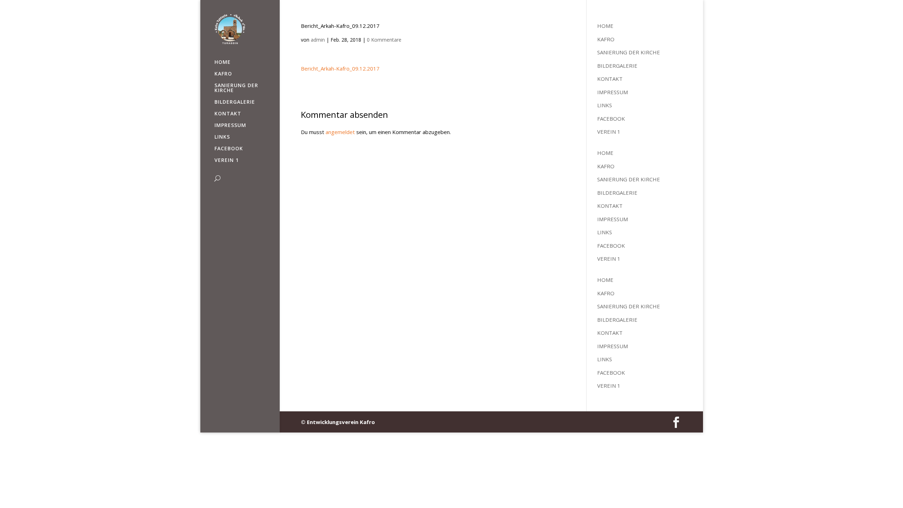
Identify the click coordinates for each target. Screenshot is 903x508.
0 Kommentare (384, 39)
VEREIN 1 (226, 160)
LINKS (222, 137)
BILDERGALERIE (234, 102)
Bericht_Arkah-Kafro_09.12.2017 (340, 68)
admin (318, 39)
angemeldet (340, 131)
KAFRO (223, 74)
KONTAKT (227, 114)
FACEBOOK (228, 149)
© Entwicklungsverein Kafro (338, 421)
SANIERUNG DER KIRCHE (236, 88)
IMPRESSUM (230, 125)
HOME (222, 62)
